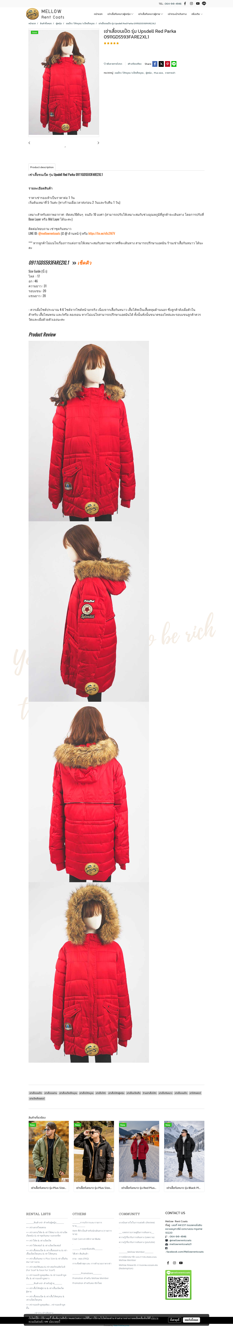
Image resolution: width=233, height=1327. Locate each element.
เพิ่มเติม (196, 14)
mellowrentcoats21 (180, 1244)
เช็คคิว (83, 262)
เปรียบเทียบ (136, 64)
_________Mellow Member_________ (136, 1251)
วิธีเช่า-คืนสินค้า (80, 1253)
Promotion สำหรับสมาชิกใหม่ (87, 1283)
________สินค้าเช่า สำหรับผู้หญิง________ (45, 1222)
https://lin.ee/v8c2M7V (101, 233)
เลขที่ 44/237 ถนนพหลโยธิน (187, 1225)
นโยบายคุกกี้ (54, 1321)
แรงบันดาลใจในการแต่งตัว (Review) (137, 1222)
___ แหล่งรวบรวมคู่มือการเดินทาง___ (136, 1232)
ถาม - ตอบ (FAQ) (80, 1258)
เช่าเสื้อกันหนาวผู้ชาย (149, 14)
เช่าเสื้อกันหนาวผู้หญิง (119, 14)
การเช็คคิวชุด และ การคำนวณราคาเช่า (91, 1263)
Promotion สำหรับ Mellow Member (90, 1278)
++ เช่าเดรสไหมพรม (36, 1227)
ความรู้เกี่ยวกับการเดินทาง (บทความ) (136, 1237)
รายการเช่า (170, 73)
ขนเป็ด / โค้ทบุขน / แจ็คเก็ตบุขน (129, 73)
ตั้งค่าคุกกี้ (174, 1319)
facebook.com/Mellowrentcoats (185, 1252)
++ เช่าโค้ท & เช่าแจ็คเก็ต (38, 1240)
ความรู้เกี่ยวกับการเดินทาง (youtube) (137, 1242)
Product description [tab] (42, 167)
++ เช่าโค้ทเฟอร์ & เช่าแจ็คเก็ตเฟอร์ (43, 1245)
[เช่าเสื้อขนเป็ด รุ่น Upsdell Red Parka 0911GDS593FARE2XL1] (64, 82)
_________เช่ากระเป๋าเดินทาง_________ (44, 1312)
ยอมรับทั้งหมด (191, 1319)
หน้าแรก (98, 14)
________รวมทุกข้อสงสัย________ (87, 1248)
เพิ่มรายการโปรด (114, 64)
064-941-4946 (173, 4)
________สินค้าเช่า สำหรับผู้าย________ (44, 1283)
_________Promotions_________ (87, 1273)
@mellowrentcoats (49, 233)
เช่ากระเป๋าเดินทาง (177, 14)
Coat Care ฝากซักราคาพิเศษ (86, 1238)
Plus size (158, 73)
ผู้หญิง (149, 73)
